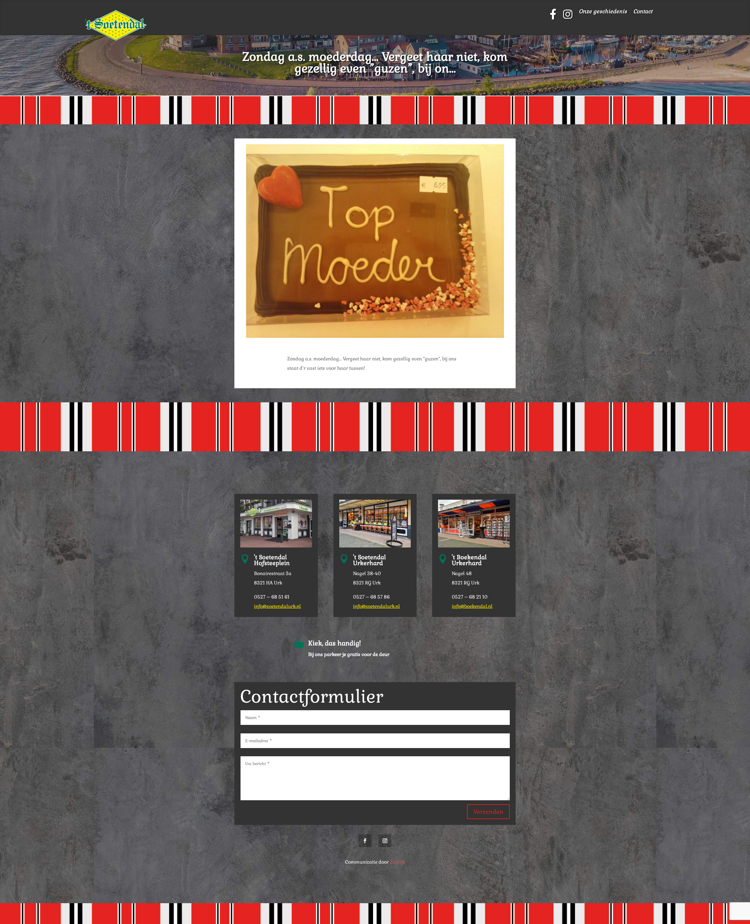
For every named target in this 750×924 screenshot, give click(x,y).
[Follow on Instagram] (385, 840)
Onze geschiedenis (603, 12)
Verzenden (488, 812)
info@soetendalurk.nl (277, 606)
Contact (642, 12)
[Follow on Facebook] (365, 840)
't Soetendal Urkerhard (369, 560)
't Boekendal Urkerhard (469, 560)
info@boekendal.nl (472, 606)
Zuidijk (397, 862)
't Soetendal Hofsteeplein (272, 560)
